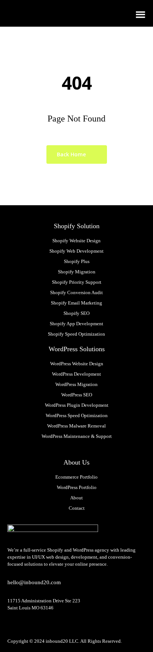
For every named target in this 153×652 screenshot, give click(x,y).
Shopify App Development (76, 323)
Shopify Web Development (76, 251)
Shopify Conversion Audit (76, 292)
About (76, 497)
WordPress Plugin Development (76, 405)
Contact (77, 508)
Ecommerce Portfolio (76, 477)
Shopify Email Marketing (76, 303)
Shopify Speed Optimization (76, 334)
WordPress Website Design (76, 363)
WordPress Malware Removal (76, 426)
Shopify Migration (76, 272)
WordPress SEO (76, 394)
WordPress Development (76, 374)
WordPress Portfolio (77, 487)
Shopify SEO (76, 313)
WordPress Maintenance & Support (77, 436)
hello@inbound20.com (34, 582)
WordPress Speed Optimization (77, 415)
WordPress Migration (76, 384)
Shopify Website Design (76, 240)
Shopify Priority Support (76, 282)
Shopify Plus (76, 261)
